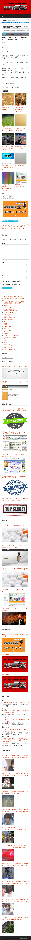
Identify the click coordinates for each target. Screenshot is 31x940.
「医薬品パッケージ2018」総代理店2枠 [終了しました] (15, 569)
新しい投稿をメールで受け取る (11, 284)
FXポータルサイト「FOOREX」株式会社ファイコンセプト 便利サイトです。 (15, 455)
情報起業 (6, 342)
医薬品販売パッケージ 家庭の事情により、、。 (15, 525)
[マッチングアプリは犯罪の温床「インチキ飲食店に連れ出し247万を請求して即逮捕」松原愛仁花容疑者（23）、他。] (8, 765)
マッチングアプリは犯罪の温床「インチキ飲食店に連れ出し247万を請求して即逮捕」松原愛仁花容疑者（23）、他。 (15, 756)
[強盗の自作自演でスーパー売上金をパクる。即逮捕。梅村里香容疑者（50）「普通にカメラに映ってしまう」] (8, 783)
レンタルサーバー (8, 312)
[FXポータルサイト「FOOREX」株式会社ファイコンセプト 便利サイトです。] (14, 465)
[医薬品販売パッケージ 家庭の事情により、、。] (15, 535)
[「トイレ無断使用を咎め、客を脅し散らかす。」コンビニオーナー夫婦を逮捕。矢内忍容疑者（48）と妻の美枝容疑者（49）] (8, 855)
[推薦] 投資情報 (8, 319)
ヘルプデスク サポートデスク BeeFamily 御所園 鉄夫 (20, 128)
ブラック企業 (7, 326)
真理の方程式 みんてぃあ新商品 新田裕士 (7, 167)
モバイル (6, 331)
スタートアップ (8, 307)
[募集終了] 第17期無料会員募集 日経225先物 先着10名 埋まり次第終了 (15, 477)
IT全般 (5, 323)
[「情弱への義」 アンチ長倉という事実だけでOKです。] (14, 618)
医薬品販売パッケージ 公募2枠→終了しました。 (20, 186)
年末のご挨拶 (5, 674)
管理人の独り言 (8, 347)
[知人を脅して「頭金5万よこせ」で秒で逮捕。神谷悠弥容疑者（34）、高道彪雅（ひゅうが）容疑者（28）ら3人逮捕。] (8, 909)
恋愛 (5, 340)
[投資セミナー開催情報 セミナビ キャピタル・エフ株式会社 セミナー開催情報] (15, 443)
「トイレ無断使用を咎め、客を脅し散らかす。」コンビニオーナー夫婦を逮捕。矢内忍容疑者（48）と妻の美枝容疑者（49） (15, 846)
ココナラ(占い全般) (9, 309)
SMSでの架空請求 (13, 220)
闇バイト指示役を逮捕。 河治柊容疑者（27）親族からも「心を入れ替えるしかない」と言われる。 (15, 882)
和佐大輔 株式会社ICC (10, 310)
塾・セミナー (7, 339)
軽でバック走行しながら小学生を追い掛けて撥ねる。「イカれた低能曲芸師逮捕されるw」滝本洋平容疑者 (15, 864)
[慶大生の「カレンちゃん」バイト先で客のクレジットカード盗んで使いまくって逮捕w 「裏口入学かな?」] (8, 837)
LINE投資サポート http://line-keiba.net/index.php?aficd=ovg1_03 (7, 187)
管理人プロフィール (9, 349)
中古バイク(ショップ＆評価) (11, 335)
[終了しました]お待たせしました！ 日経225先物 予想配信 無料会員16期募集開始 (15, 499)
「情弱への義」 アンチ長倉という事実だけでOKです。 (14, 609)
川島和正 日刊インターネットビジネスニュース (15, 366)
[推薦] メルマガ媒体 (9, 317)
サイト (3, 275)
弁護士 (5, 328)
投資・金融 (7, 344)
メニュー (6, 15)
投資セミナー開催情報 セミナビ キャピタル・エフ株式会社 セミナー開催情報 (15, 432)
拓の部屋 (6, 305)
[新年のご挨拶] (15, 664)
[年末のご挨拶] (15, 684)
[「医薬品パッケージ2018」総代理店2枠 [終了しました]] (15, 579)
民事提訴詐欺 (5, 220)
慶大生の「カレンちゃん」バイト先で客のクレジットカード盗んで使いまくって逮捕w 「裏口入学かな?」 (15, 828)
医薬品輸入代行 (8, 314)
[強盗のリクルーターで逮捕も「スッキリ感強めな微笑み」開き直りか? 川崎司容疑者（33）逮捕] (8, 819)
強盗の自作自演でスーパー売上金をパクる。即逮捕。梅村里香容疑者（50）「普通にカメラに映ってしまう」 (15, 774)
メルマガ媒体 (7, 330)
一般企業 (6, 333)
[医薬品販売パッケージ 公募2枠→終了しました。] (14, 599)
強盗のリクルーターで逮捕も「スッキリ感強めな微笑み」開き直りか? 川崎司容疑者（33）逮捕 (15, 810)
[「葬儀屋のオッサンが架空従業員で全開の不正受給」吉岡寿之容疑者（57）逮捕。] (8, 801)
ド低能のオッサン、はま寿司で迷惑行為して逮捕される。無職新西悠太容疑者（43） (15, 918)
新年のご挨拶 (6, 654)
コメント (4, 243)
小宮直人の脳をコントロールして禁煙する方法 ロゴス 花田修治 (7, 128)
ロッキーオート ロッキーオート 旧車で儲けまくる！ (7, 148)
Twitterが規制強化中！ (20, 165)
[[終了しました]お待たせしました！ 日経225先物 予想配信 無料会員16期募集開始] (15, 509)
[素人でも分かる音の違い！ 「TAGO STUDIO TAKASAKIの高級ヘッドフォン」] (15, 557)
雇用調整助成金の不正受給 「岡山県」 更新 (16, 702)
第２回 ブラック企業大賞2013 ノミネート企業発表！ (7, 107)
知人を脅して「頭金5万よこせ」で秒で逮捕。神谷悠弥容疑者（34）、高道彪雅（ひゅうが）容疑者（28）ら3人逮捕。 (15, 900)
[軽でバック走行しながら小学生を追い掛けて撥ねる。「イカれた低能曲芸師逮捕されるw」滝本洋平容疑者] (8, 873)
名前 (3, 262)
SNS (5, 321)
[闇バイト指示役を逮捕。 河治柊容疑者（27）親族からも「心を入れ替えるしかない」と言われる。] (8, 891)
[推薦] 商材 (7, 316)
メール (3, 269)
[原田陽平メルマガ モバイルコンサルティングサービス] (15, 392)
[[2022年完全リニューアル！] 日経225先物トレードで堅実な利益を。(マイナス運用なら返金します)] (15, 420)
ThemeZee (24, 938)
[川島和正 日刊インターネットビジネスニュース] (15, 373)
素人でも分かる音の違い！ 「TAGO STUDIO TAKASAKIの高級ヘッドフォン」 (14, 546)
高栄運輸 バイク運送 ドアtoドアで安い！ (20, 147)
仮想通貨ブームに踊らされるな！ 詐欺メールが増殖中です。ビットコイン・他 (20, 108)
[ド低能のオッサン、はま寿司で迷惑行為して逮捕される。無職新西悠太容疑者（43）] (8, 927)
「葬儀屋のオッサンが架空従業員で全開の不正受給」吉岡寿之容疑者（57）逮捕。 (15, 792)
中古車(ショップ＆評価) (10, 337)
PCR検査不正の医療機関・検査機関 (13, 296)
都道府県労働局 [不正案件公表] (12, 303)
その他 (4, 34)
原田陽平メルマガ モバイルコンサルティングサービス (15, 382)
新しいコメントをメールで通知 (11, 281)
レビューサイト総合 (9, 346)
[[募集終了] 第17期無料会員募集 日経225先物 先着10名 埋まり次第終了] (15, 488)
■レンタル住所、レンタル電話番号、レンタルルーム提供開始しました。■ (15, 635)
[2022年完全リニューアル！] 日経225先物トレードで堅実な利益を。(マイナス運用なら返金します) (15, 410)
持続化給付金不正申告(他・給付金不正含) (15, 302)
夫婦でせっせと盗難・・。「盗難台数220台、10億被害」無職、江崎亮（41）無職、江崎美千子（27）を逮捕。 (15, 740)
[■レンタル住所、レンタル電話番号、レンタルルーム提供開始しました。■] (13, 645)
